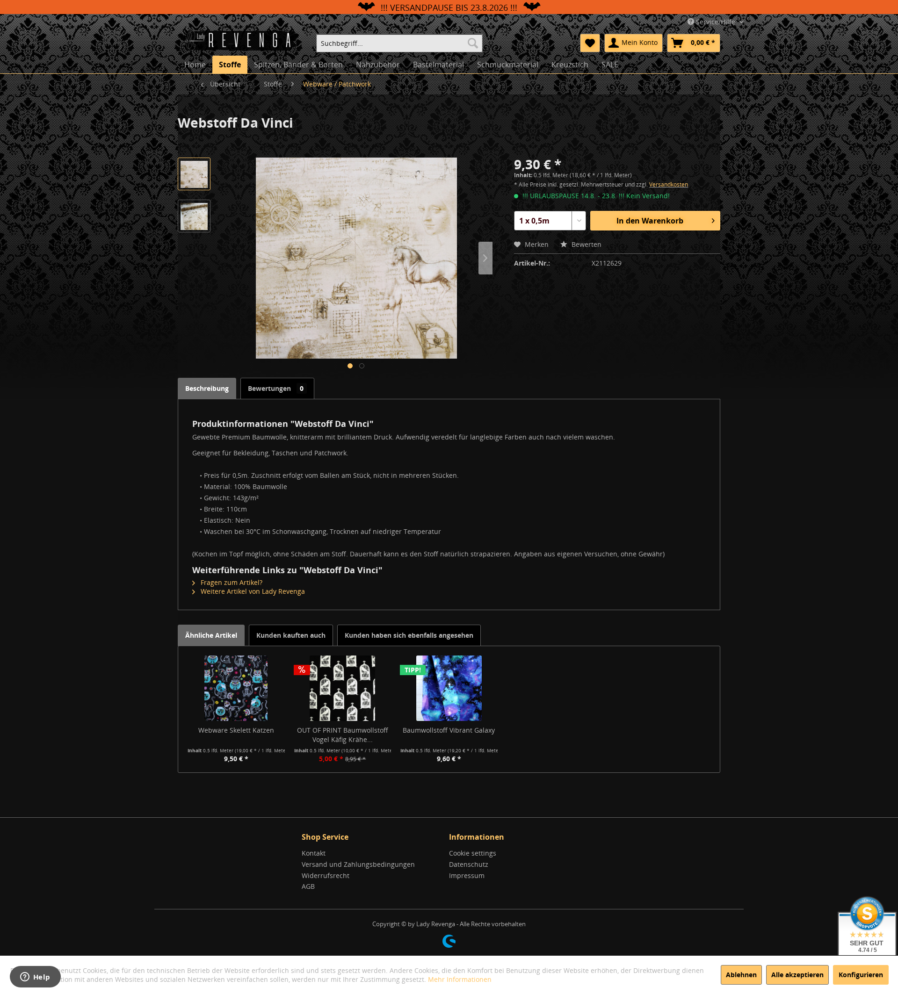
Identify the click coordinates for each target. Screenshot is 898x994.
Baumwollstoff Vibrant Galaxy (449, 730)
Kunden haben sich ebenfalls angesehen (409, 635)
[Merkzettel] (590, 43)
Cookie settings (472, 853)
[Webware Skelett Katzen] (236, 688)
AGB (308, 886)
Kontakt (314, 853)
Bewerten (585, 244)
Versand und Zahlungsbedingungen (358, 864)
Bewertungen (276, 388)
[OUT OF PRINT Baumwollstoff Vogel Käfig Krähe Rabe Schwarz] (342, 688)
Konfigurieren (861, 974)
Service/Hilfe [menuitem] (715, 21)
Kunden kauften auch (291, 635)
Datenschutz (468, 864)
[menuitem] (399, 43)
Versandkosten (668, 184)
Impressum (467, 875)
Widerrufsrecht (325, 875)
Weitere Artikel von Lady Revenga (252, 591)
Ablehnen (741, 974)
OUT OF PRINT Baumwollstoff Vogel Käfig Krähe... (342, 735)
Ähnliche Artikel (211, 635)
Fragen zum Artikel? (230, 582)
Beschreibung (207, 388)
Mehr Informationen (460, 979)
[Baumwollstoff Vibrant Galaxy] (449, 688)
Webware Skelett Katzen (236, 730)
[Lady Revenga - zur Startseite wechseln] (243, 42)
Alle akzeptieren (797, 974)
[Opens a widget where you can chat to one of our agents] (35, 977)
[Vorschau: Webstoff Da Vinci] (194, 174)
